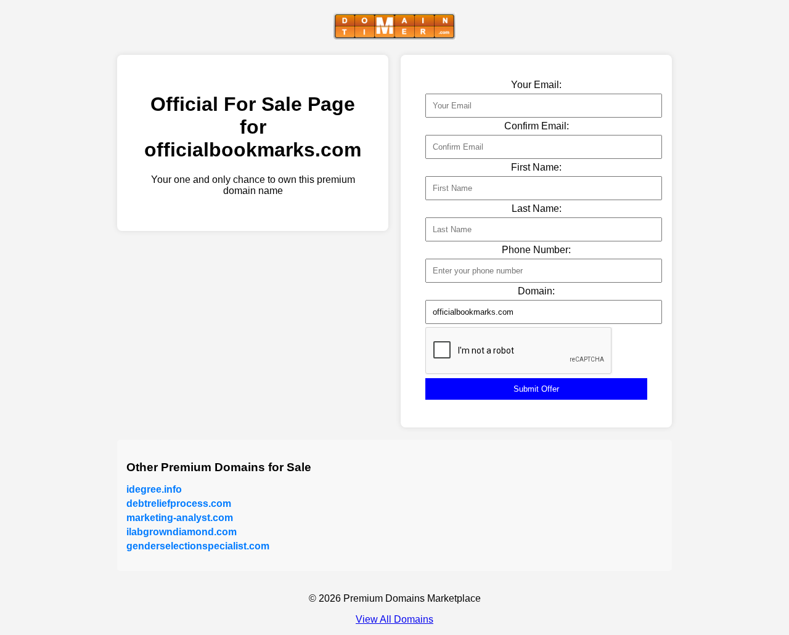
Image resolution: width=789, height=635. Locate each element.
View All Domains (394, 619)
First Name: (536, 167)
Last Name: (537, 208)
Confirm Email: (536, 126)
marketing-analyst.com (179, 517)
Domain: (536, 291)
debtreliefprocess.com (178, 503)
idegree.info (154, 489)
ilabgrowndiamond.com (181, 532)
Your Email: (536, 84)
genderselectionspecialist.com (197, 546)
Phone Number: (536, 250)
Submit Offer (536, 389)
